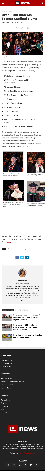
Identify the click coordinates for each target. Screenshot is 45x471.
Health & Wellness (4, 329)
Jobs (2, 409)
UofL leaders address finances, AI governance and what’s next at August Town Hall (26, 317)
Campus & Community (5, 319)
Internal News (6, 366)
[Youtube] (37, 465)
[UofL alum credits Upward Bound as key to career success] (7, 337)
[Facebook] (8, 465)
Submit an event (7, 385)
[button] (42, 3)
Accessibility (5, 400)
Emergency (5, 406)
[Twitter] (31, 465)
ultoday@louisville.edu (27, 453)
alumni (10, 249)
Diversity (4, 403)
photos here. (10, 242)
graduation (28, 249)
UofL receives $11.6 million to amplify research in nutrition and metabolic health (26, 327)
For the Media (6, 388)
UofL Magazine (6, 363)
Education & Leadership (8, 11)
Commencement (18, 249)
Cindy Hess (6, 22)
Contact (4, 412)
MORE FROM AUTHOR (21, 310)
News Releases (6, 360)
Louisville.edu (39, 448)
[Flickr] (14, 465)
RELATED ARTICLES (8, 310)
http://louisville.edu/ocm (22, 283)
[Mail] (22, 301)
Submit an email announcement (12, 382)
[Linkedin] (20, 465)
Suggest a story (6, 378)
